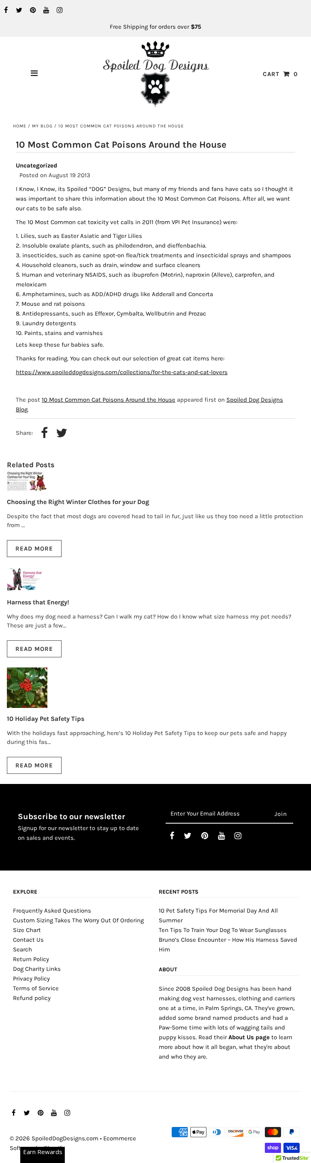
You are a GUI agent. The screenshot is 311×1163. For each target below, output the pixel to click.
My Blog (42, 126)
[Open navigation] (34, 74)
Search (22, 949)
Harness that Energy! (38, 602)
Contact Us (28, 939)
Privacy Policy (31, 978)
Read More (34, 548)
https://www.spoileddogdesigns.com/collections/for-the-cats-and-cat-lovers (122, 372)
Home (19, 126)
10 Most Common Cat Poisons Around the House (108, 399)
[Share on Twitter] (61, 433)
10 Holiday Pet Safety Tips (45, 718)
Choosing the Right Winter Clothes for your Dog (78, 502)
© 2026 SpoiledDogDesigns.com (54, 1138)
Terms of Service (36, 988)
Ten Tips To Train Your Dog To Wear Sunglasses (223, 930)
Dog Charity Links (37, 968)
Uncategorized (36, 165)
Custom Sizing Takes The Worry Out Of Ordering (78, 920)
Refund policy (32, 998)
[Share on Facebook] (44, 433)
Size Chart (27, 930)
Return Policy (31, 959)
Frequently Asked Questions (52, 910)
